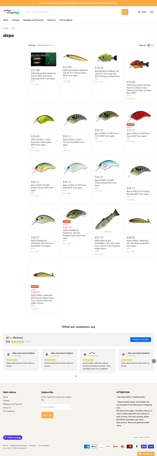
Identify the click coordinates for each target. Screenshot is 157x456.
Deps (96, 79)
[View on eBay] (8, 354)
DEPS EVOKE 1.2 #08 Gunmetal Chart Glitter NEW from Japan (41, 142)
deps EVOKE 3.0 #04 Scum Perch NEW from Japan (107, 134)
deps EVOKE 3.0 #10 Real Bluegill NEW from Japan (138, 192)
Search (5, 445)
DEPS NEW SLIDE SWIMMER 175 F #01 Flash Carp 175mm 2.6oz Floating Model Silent (107, 244)
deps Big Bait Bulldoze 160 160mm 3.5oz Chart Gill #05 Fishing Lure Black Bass (107, 74)
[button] (3, 361)
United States (141, 437)
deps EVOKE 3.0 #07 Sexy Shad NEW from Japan (74, 186)
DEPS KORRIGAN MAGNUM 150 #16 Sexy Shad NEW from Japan (42, 243)
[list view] (152, 45)
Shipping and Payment (33, 20)
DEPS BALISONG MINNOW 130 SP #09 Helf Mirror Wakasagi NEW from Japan (43, 76)
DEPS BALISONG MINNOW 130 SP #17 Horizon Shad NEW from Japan (75, 73)
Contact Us (147, 454)
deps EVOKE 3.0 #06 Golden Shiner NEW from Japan (42, 188)
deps (64, 147)
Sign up (47, 415)
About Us (51, 20)
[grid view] (148, 45)
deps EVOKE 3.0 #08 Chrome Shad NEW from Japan (106, 183)
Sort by (32, 45)
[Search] (125, 12)
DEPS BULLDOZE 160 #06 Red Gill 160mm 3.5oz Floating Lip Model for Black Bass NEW (139, 89)
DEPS (33, 81)
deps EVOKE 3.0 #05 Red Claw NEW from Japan (138, 134)
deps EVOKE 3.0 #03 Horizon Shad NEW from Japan (74, 142)
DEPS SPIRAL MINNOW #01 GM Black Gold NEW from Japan (138, 243)
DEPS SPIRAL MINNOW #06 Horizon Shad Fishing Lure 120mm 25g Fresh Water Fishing (42, 299)
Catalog (15, 20)
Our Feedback (65, 20)
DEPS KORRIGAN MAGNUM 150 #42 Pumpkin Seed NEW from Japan (74, 234)
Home (5, 20)
